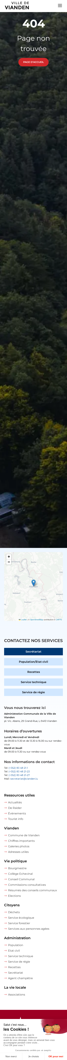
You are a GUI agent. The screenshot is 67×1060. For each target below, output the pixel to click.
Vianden (11, 828)
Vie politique (15, 861)
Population (15, 945)
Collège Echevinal (20, 873)
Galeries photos (18, 846)
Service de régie (33, 692)
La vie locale (15, 987)
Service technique (33, 682)
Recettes (33, 672)
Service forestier (19, 923)
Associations (16, 994)
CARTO (59, 619)
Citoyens (12, 905)
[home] (15, 6)
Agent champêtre (20, 978)
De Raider (15, 808)
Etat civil (14, 950)
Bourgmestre (17, 868)
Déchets (14, 912)
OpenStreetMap (36, 619)
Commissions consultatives (27, 884)
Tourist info (15, 819)
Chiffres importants (21, 840)
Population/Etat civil (33, 661)
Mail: (21, 778)
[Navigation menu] (60, 5)
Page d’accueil (33, 62)
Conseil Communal (21, 879)
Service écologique (21, 917)
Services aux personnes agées (28, 928)
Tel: (16, 767)
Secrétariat (33, 651)
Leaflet (24, 619)
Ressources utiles (19, 795)
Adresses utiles (18, 852)
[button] (33, 583)
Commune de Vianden (24, 835)
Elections (14, 895)
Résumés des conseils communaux (32, 890)
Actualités (15, 802)
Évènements (17, 813)
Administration (17, 938)
